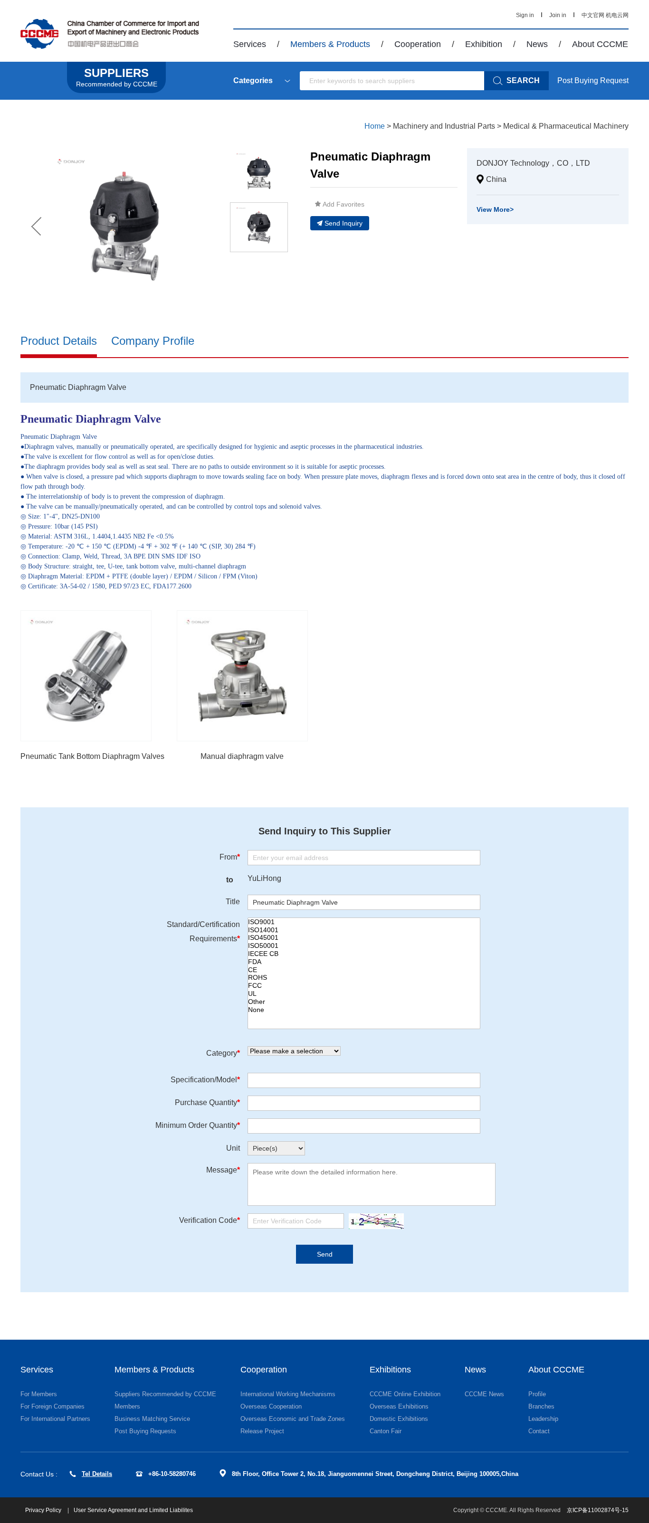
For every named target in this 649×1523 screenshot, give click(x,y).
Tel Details (97, 1473)
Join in (557, 15)
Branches (541, 1406)
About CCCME (600, 44)
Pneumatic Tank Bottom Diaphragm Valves (92, 756)
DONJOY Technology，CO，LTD (533, 163)
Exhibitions (390, 1369)
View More (495, 209)
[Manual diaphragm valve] (242, 675)
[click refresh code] (374, 1221)
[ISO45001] (364, 938)
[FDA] (364, 962)
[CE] (364, 970)
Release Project (262, 1431)
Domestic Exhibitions (399, 1418)
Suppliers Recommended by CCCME (165, 1394)
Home (374, 126)
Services (249, 44)
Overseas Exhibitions (399, 1406)
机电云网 (617, 15)
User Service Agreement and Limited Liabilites (133, 1510)
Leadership (543, 1418)
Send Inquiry (343, 223)
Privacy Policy (44, 1510)
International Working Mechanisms (287, 1394)
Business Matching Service (152, 1418)
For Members (38, 1394)
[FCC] (364, 986)
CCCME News (484, 1394)
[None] (364, 1010)
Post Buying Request (593, 80)
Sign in (525, 15)
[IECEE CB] (364, 954)
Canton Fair (385, 1431)
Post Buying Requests (145, 1431)
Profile (537, 1394)
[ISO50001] (364, 946)
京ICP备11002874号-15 (598, 1510)
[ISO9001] (364, 922)
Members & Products (330, 44)
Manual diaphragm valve (242, 756)
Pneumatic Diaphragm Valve (90, 419)
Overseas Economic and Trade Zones (292, 1418)
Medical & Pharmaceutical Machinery (566, 126)
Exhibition (483, 44)
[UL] (364, 994)
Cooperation (417, 44)
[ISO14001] (364, 930)
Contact (539, 1431)
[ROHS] (364, 978)
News (537, 44)
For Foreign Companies (52, 1406)
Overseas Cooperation (271, 1406)
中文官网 (593, 15)
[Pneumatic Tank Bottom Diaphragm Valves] (86, 675)
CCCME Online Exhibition (405, 1394)
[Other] (364, 1002)
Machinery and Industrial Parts (444, 126)
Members (127, 1406)
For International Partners (55, 1418)
